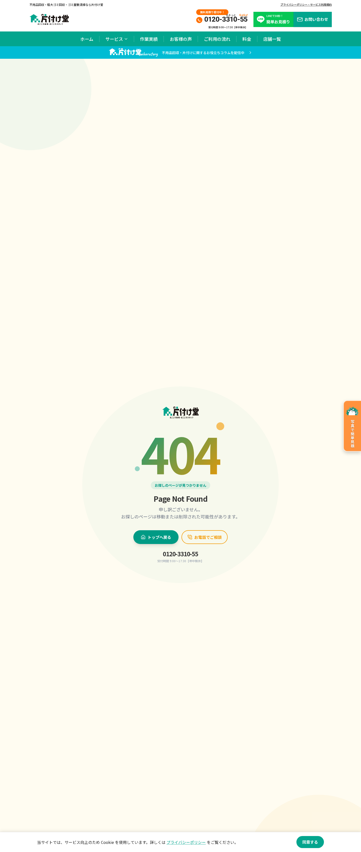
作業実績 (149, 39)
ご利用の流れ (217, 39)
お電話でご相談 (208, 537)
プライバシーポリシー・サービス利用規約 (306, 4)
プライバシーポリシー (186, 842)
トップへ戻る (159, 537)
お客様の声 (181, 39)
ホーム (86, 39)
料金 (246, 39)
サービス (114, 39)
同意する (310, 842)
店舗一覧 (272, 39)
